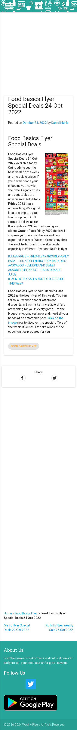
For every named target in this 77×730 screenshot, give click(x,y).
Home (8, 613)
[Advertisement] (38, 50)
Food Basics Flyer (24, 346)
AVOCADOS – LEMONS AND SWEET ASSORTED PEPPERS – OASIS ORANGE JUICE (34, 269)
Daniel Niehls (59, 123)
